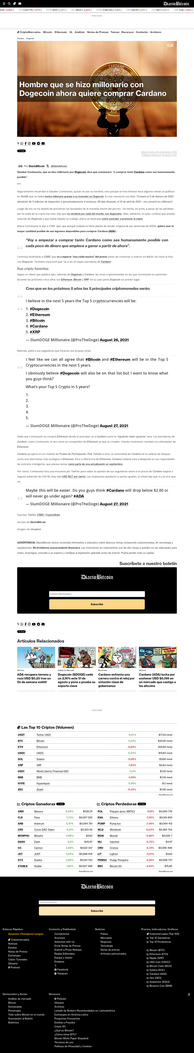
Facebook (62, 969)
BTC (20, 740)
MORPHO (23, 835)
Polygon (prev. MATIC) (122, 811)
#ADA (79, 496)
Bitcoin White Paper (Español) (71, 1038)
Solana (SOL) (157, 969)
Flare (37, 817)
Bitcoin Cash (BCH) (160, 966)
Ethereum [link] (66, 279)
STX (20, 860)
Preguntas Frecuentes (67, 1018)
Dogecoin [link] (80, 172)
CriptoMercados (30, 32)
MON (101, 835)
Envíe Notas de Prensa (67, 945)
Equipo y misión (63, 957)
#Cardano (39, 326)
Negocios (106, 941)
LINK (136, 10)
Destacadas (15, 1006)
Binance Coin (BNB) (160, 985)
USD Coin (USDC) (159, 962)
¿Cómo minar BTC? (65, 1034)
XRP (20, 765)
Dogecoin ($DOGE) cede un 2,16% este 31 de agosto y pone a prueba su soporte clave (76, 680)
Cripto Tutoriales (17, 959)
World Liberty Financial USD (52, 771)
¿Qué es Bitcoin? (64, 1030)
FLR (20, 817)
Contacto (142, 32)
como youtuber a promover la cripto (122, 218)
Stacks (38, 860)
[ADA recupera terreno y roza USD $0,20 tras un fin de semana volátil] (36, 658)
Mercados (106, 937)
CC (20, 847)
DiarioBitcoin (36, 166)
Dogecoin (30, 38)
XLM (188, 10)
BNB (20, 777)
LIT (100, 854)
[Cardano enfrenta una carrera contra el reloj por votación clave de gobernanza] (117, 658)
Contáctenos (61, 933)
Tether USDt (44, 734)
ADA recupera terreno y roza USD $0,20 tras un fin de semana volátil (34, 678)
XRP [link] (86, 279)
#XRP (35, 332)
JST (20, 854)
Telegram (62, 973)
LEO (114, 10)
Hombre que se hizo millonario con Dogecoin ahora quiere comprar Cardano (93, 89)
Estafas (12, 947)
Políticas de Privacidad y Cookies (73, 1046)
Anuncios (59, 937)
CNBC (40, 514)
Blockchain (102, 670)
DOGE (60, 10)
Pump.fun (115, 823)
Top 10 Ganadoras (159, 937)
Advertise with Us (64, 941)
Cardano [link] (139, 172)
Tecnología (107, 945)
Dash (37, 841)
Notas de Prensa (97, 32)
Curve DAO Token (44, 829)
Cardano (20, 38)
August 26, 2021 (114, 340)
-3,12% (77, 10)
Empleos (59, 961)
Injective (114, 841)
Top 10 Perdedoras (160, 941)
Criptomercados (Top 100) (164, 933)
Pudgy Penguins (119, 860)
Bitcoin (47, 32)
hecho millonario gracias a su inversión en (74, 196)
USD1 (21, 771)
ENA (100, 817)
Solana (40, 759)
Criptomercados (19, 939)
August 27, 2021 (114, 425)
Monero (38, 811)
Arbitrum (39, 823)
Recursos (127, 32)
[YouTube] (34, 143)
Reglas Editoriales (64, 953)
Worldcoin (115, 829)
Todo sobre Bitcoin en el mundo (26, 1014)
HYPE (10, 10)
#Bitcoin (37, 320)
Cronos (114, 847)
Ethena (114, 817)
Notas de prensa (110, 949)
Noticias (12, 943)
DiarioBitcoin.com (166, 795)
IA (70, 32)
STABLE (23, 866)
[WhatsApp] (22, 143)
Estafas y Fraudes (64, 1022)
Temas (115, 32)
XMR (89, 10)
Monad (114, 835)
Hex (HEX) (155, 977)
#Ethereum (40, 314)
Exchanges (14, 955)
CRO (100, 847)
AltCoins (20, 670)
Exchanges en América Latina (71, 1014)
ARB (20, 823)
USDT (21, 734)
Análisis (80, 32)
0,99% (22, 10)
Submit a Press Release (68, 949)
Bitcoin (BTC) (157, 950)
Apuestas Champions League (25, 933)
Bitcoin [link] (77, 279)
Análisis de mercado (66, 670)
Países (104, 933)
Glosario (13, 963)
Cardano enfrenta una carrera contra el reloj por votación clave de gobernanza (116, 680)
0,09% (125, 10)
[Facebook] (26, 143)
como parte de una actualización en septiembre (95, 464)
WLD (100, 829)
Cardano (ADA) (158, 973)
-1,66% (149, 10)
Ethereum (61, 32)
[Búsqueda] (10, 4)
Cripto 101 (60, 1026)
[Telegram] (39, 143)
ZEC (34, 10)
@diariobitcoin (59, 166)
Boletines (13, 1022)
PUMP (101, 823)
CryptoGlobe (52, 514)
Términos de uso (63, 1042)
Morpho (38, 835)
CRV (20, 829)
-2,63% (177, 10)
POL (100, 811)
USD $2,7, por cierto (73, 476)
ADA (160, 10)
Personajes (14, 1010)
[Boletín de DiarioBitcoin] (43, 143)
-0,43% (47, 10)
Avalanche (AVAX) (159, 981)
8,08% (103, 10)
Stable (38, 866)
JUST (37, 854)
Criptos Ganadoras (37, 804)
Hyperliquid (43, 783)
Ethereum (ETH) (158, 954)
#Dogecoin (39, 308)
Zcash (40, 789)
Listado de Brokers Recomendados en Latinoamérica (84, 1010)
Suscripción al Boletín (20, 1018)
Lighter (114, 854)
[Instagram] (30, 143)
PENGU (102, 860)
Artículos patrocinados (113, 953)
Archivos (155, 32)
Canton (38, 847)
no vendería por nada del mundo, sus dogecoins (94, 213)
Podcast (15, 967)
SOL (20, 759)
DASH (21, 841)
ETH (20, 747)
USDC (21, 753)
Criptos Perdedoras (118, 804)
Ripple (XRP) (156, 958)
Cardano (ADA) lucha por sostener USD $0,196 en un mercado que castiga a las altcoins (157, 680)
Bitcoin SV (116, 866)
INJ (100, 841)
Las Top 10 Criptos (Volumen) (47, 727)
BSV (100, 866)
